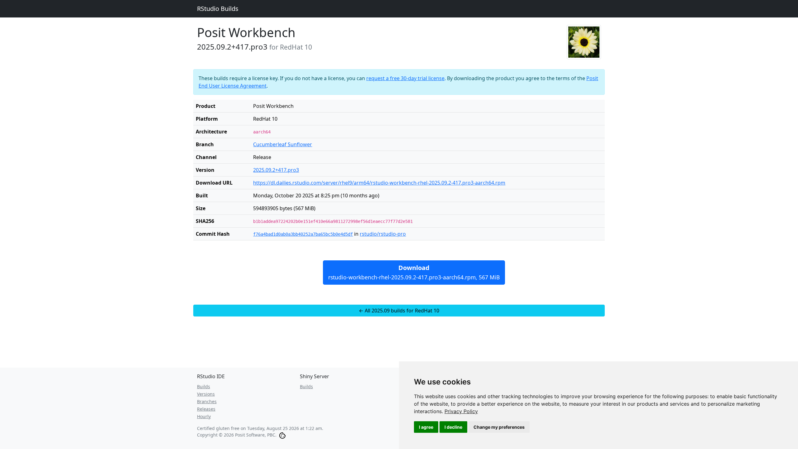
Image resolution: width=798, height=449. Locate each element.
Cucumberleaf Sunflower (282, 144)
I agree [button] (426, 427)
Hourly (204, 416)
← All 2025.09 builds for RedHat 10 (399, 310)
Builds (203, 386)
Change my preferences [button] (499, 427)
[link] (461, 411)
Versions (206, 394)
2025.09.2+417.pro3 (276, 170)
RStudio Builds (217, 8)
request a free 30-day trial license (405, 78)
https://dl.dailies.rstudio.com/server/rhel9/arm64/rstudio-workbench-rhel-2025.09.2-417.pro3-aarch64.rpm (379, 182)
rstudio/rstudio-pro (383, 233)
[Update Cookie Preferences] (282, 435)
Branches (207, 401)
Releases (206, 409)
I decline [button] (453, 427)
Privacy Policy (461, 411)
